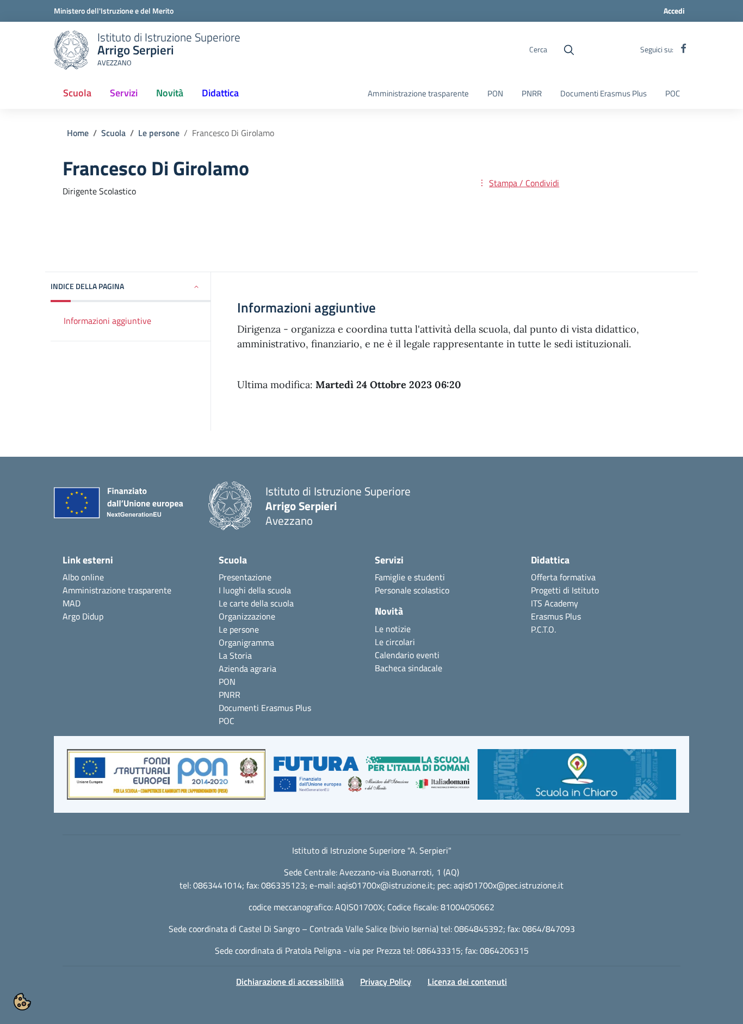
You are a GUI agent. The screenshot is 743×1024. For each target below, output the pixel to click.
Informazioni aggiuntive (107, 320)
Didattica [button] (220, 92)
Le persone (158, 132)
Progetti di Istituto (565, 590)
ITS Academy (554, 603)
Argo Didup (83, 616)
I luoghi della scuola (255, 590)
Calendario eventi (407, 654)
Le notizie (393, 628)
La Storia (235, 655)
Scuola (113, 132)
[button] (131, 287)
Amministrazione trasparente (418, 94)
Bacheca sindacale (408, 668)
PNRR (532, 94)
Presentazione (245, 577)
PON (495, 94)
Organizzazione (247, 616)
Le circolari (395, 641)
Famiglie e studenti (410, 577)
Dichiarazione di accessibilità (290, 981)
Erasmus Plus (556, 616)
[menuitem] (77, 93)
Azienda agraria (247, 668)
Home (78, 132)
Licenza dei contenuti (467, 981)
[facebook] (683, 49)
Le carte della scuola (256, 603)
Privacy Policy (385, 981)
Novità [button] (174, 96)
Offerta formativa (563, 577)
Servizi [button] (124, 92)
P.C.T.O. (543, 629)
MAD (72, 603)
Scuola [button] (77, 92)
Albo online (83, 577)
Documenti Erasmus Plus (603, 94)
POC (672, 94)
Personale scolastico (412, 590)
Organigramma (246, 642)
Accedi (674, 10)
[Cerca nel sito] (569, 50)
